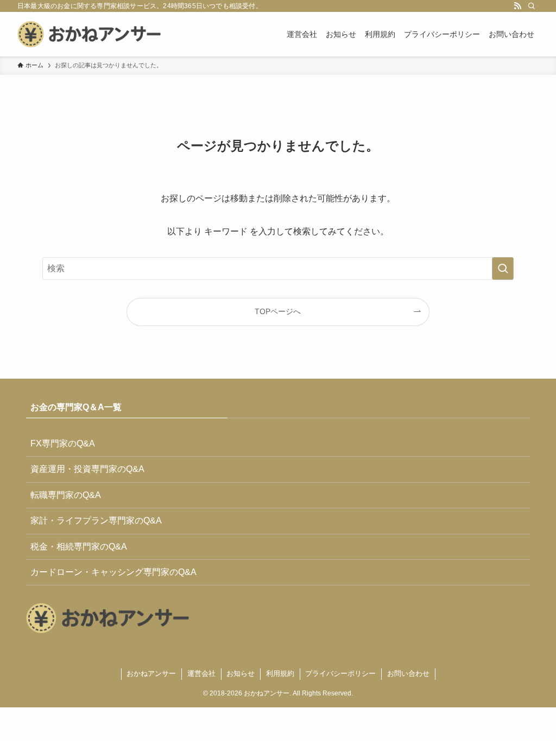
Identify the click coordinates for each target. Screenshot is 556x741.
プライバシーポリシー (340, 673)
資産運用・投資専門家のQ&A (87, 469)
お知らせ (240, 673)
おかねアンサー (151, 673)
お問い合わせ (408, 673)
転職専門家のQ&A (65, 495)
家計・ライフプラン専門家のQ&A (96, 520)
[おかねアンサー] (89, 34)
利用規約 (280, 673)
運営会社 (201, 673)
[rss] (517, 6)
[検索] (532, 6)
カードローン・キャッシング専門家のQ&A (113, 572)
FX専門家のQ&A (62, 443)
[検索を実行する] (503, 268)
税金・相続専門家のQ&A (78, 546)
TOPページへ (278, 311)
